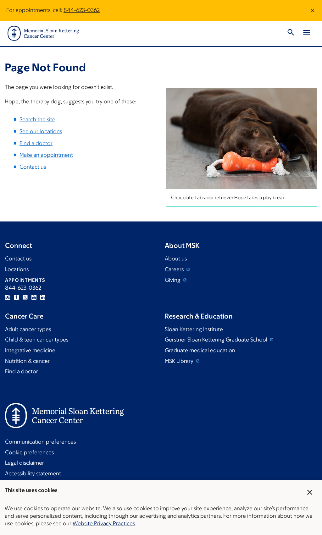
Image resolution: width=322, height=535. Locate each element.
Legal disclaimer (24, 463)
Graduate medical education (200, 350)
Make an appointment (46, 155)
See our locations (40, 131)
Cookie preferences (29, 452)
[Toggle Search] (291, 33)
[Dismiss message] (312, 10)
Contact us (32, 167)
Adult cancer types (28, 329)
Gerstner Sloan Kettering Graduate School (217, 339)
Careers (175, 269)
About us (176, 258)
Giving (173, 280)
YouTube (33, 297)
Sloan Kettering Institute (194, 329)
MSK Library (180, 361)
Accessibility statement (33, 473)
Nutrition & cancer (27, 361)
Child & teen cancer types (36, 339)
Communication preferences (40, 442)
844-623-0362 (82, 10)
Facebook (16, 297)
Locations (17, 269)
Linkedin (42, 297)
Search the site (37, 119)
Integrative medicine (30, 350)
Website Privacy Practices (104, 523)
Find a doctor (36, 143)
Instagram (7, 297)
